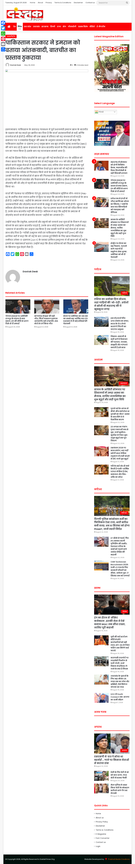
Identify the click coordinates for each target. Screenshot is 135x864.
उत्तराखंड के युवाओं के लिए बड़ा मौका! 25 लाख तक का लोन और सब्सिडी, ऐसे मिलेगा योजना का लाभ (120, 681)
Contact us (90, 2)
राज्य (59, 26)
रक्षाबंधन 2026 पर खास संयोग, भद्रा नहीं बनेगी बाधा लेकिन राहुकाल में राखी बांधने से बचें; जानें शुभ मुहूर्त (120, 453)
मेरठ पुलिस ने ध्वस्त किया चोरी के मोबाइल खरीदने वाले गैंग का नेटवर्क (120, 789)
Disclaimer (78, 2)
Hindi (101, 112)
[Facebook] (3, 23)
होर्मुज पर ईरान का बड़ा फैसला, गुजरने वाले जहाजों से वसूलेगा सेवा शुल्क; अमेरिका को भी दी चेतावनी (119, 250)
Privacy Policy (102, 822)
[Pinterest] (3, 38)
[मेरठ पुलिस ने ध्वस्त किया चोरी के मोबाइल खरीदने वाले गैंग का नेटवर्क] (101, 788)
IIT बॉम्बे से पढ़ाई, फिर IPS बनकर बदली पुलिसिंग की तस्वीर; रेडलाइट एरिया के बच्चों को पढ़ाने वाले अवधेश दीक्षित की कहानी (120, 546)
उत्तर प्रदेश (27, 26)
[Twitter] (3, 28)
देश (14, 26)
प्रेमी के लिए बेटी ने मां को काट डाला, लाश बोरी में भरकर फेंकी (120, 775)
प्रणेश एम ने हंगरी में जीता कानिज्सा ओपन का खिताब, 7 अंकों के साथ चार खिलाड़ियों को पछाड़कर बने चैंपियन (120, 205)
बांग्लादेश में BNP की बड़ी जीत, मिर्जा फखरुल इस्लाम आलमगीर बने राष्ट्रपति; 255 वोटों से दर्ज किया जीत (46, 320)
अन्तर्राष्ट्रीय (11, 36)
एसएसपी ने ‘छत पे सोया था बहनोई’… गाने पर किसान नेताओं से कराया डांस (111, 760)
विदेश (20, 26)
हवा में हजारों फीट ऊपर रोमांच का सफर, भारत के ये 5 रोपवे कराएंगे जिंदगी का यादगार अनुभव (120, 324)
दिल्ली (52, 26)
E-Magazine (101, 834)
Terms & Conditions (62, 2)
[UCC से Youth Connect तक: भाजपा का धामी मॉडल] (101, 698)
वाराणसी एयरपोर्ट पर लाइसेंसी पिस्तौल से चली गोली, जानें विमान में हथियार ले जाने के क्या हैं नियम (120, 663)
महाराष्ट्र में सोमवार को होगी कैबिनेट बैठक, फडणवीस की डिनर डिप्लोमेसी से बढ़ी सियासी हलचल (119, 167)
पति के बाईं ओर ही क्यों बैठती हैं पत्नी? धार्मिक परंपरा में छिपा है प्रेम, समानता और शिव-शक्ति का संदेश (120, 471)
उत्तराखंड (36, 26)
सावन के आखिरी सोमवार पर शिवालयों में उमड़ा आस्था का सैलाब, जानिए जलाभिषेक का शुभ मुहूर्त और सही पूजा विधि (120, 227)
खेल (64, 26)
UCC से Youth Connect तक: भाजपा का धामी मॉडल (120, 697)
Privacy (49, 2)
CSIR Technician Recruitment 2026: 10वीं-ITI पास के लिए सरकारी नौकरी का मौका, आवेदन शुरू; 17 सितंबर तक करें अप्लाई (120, 569)
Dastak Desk (15, 65)
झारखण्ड (45, 26)
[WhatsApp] (3, 33)
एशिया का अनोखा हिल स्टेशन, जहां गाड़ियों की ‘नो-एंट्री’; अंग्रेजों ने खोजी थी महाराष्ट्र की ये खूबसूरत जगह (111, 304)
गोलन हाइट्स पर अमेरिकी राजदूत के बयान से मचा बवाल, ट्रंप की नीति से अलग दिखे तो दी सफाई (16, 320)
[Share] (3, 49)
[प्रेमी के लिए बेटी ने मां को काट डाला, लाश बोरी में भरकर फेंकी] (101, 776)
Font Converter (102, 838)
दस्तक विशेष (83, 26)
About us (100, 817)
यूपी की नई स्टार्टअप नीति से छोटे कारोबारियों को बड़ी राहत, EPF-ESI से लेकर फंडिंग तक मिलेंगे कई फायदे (120, 643)
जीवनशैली (72, 26)
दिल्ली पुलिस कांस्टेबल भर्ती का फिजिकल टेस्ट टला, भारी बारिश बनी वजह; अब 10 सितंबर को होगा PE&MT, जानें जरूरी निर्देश (112, 524)
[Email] (3, 44)
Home (32, 2)
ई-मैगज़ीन (101, 26)
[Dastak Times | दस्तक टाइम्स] (24, 14)
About (40, 2)
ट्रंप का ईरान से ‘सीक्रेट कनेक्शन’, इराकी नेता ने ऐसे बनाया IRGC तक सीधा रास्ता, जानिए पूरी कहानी (109, 622)
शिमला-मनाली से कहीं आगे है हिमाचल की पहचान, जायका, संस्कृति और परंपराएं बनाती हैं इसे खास (119, 342)
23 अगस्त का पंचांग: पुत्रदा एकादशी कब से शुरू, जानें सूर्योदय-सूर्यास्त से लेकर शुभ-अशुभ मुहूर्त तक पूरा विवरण (119, 433)
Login (98, 846)
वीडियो (92, 26)
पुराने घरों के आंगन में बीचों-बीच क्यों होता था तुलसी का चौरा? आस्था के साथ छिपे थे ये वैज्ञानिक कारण (120, 414)
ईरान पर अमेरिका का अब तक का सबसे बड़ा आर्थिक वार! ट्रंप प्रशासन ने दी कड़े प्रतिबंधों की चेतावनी (75, 320)
